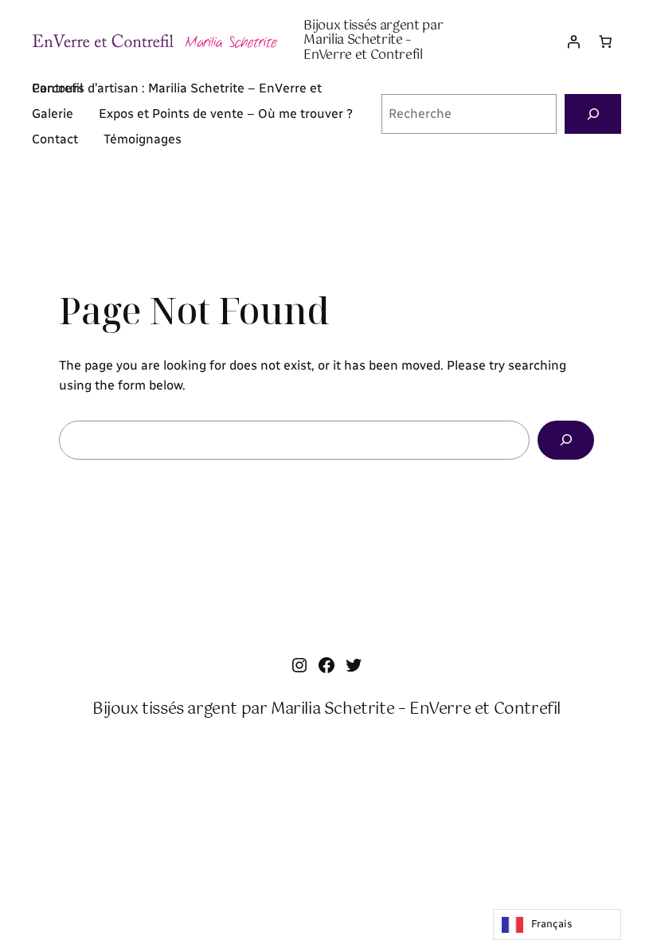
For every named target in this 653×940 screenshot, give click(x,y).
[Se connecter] (573, 41)
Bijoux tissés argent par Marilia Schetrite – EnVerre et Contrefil (373, 40)
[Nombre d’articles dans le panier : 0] (605, 41)
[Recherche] (593, 113)
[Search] (566, 440)
